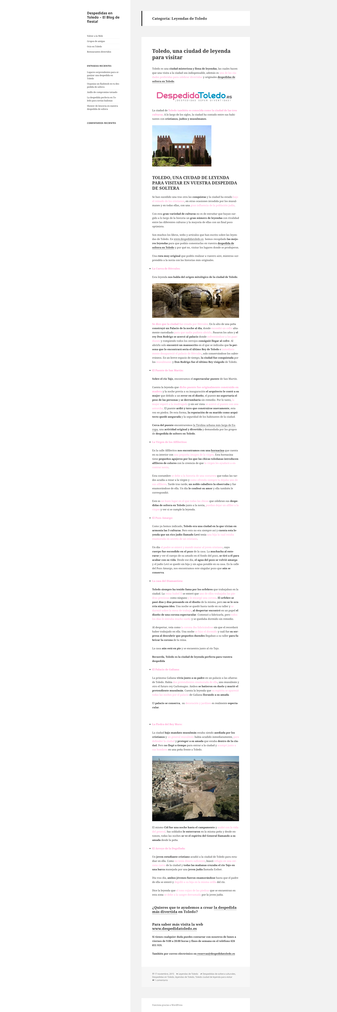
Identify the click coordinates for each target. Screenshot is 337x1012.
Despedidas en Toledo (163, 977)
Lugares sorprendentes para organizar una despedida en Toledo (103, 75)
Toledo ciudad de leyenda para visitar (213, 977)
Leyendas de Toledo (188, 973)
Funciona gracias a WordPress (167, 1005)
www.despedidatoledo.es (189, 239)
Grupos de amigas (96, 41)
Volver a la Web (95, 36)
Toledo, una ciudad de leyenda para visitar (191, 54)
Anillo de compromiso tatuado (102, 92)
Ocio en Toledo (94, 46)
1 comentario (161, 980)
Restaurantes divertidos (99, 51)
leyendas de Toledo (184, 977)
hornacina (217, 450)
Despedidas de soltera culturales (219, 973)
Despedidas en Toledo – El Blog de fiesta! (103, 17)
